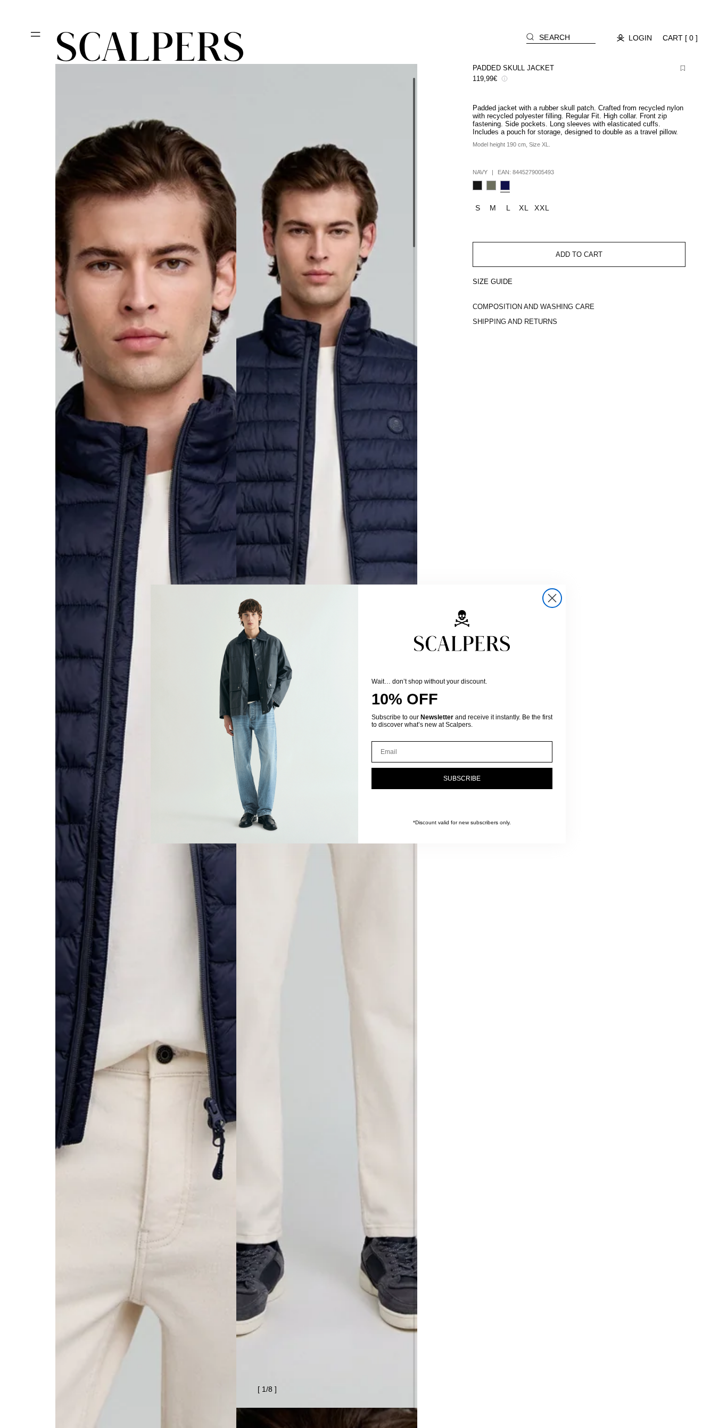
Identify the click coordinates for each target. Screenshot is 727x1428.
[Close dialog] (552, 598)
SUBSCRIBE (462, 778)
